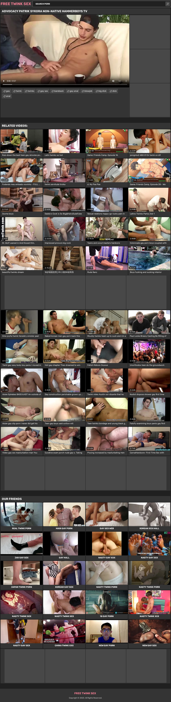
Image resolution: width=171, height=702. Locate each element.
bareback (59, 91)
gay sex (44, 91)
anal (8, 96)
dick (114, 91)
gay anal (74, 91)
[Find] (167, 4)
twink (19, 91)
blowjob (88, 91)
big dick (102, 91)
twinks (31, 91)
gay (8, 91)
